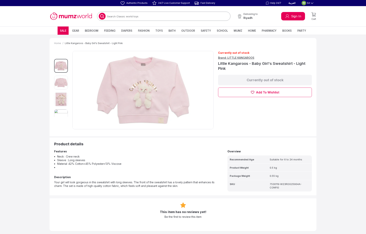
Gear (75, 30)
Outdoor (188, 30)
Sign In (296, 16)
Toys (159, 30)
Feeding (110, 30)
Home (252, 30)
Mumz (238, 30)
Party (301, 30)
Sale (63, 30)
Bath (172, 30)
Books (287, 30)
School (222, 30)
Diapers (126, 30)
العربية (291, 3)
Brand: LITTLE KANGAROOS (236, 57)
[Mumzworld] (71, 16)
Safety (206, 30)
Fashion (144, 30)
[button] (273, 3)
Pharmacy (269, 30)
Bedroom (91, 30)
